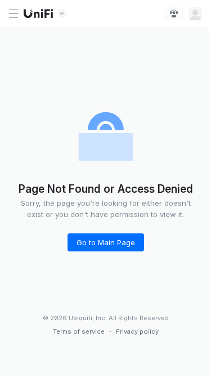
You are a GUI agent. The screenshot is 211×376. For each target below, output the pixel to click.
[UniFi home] (38, 13)
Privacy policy (137, 331)
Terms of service (79, 331)
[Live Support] (174, 13)
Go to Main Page (106, 242)
